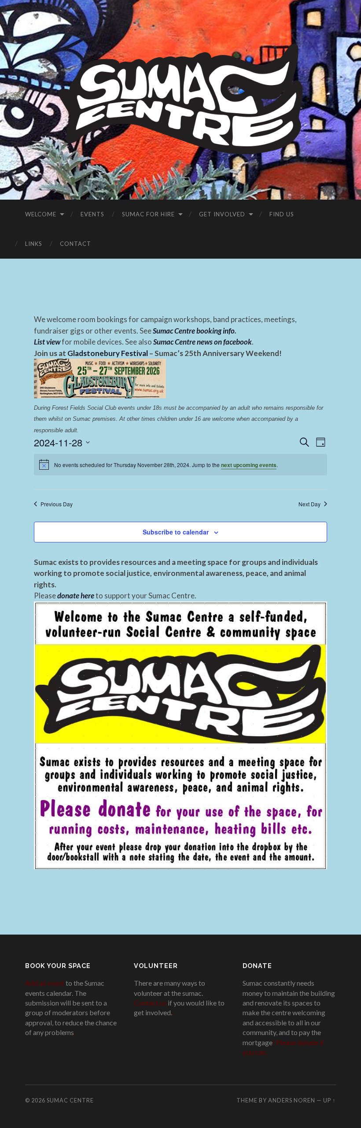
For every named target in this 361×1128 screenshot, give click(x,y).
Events (92, 214)
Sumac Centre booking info (194, 330)
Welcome (40, 214)
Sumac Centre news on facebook (202, 341)
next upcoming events (248, 465)
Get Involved (222, 214)
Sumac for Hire (148, 214)
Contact (75, 243)
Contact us (150, 1002)
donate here (75, 595)
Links (33, 243)
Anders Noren (291, 1100)
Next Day (309, 504)
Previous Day (57, 504)
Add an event (44, 983)
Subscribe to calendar (176, 531)
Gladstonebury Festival (107, 353)
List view (47, 341)
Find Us (281, 214)
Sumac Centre (70, 1100)
